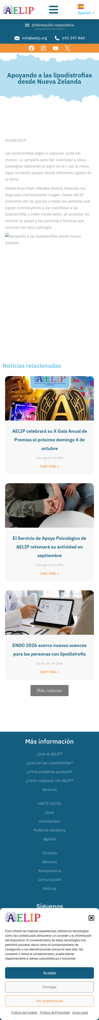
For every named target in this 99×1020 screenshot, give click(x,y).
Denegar (49, 987)
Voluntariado (49, 821)
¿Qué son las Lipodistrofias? (49, 762)
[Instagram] (43, 48)
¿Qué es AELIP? (49, 753)
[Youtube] (55, 48)
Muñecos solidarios (49, 830)
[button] (91, 918)
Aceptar (49, 973)
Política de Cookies (24, 1012)
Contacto (49, 852)
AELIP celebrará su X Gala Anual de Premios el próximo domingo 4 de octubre (49, 439)
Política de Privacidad (55, 1012)
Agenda (49, 839)
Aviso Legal (80, 1012)
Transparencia (49, 870)
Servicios (49, 789)
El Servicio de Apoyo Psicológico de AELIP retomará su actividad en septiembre (49, 546)
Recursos (49, 861)
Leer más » (49, 466)
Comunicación (49, 879)
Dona (49, 812)
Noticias (49, 888)
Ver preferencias (49, 1001)
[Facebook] (31, 48)
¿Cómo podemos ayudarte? (49, 771)
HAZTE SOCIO (49, 803)
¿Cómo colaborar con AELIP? (49, 780)
